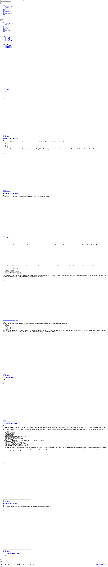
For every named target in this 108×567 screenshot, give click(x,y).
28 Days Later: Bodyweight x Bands (11, 553)
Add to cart (5, 89)
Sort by (7, 37)
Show (8, 45)
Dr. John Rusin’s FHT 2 (8, 377)
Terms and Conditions (98, 564)
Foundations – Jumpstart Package (11, 193)
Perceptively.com (37, 564)
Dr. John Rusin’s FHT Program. (10, 320)
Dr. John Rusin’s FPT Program (10, 423)
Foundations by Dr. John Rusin (10, 503)
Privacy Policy (105, 564)
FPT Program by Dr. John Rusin (10, 240)
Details (8, 89)
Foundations (6, 91)
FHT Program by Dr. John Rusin (10, 138)
